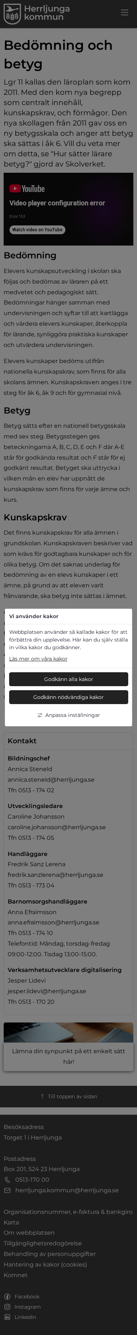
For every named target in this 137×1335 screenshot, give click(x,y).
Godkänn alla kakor (68, 679)
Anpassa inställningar (72, 715)
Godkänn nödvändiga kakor (68, 697)
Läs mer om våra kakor (38, 658)
